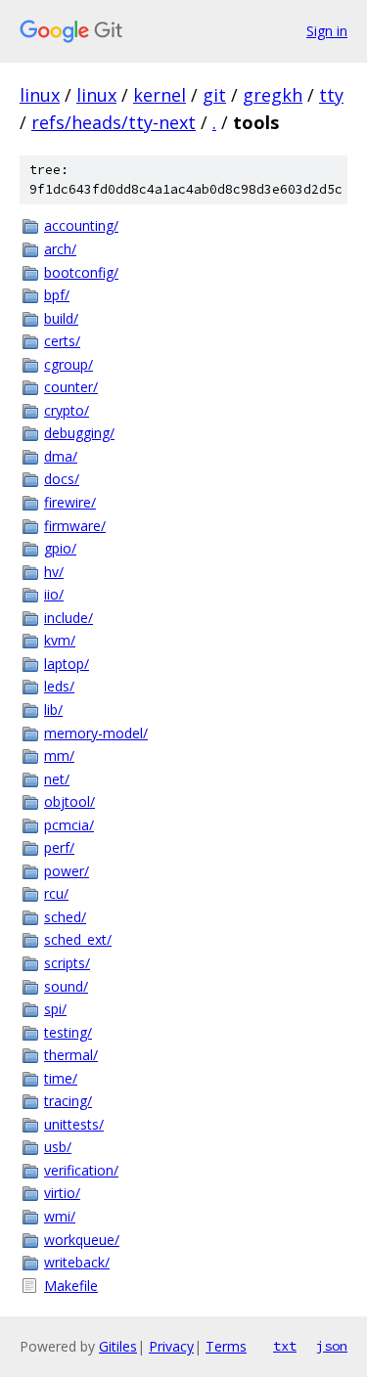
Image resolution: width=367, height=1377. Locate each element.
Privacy (171, 1346)
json (331, 1346)
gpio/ (60, 548)
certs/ (62, 341)
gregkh (272, 95)
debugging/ (79, 432)
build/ (61, 318)
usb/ (57, 1146)
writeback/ (77, 1262)
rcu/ (56, 893)
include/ (68, 617)
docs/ (61, 478)
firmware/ (75, 525)
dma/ (60, 456)
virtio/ (62, 1192)
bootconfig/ (81, 272)
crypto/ (66, 410)
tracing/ (68, 1100)
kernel (159, 95)
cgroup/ (68, 364)
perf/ (59, 847)
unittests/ (74, 1124)
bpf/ (56, 295)
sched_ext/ (78, 939)
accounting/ (81, 225)
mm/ (59, 755)
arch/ (60, 249)
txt (285, 1346)
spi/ (55, 1008)
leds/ (59, 686)
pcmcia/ (69, 825)
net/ (56, 779)
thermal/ (71, 1054)
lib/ (53, 709)
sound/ (66, 986)
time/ (60, 1078)
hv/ (54, 571)
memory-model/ (96, 733)
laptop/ (66, 663)
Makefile (71, 1285)
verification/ (81, 1170)
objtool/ (69, 801)
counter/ (71, 387)
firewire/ (70, 502)
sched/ (65, 917)
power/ (66, 871)
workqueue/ (81, 1239)
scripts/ (67, 963)
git (214, 95)
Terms (226, 1346)
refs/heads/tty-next (113, 122)
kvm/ (59, 640)
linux (40, 95)
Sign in (326, 31)
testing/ (68, 1032)
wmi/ (59, 1216)
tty (331, 95)
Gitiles (118, 1346)
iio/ (54, 594)
